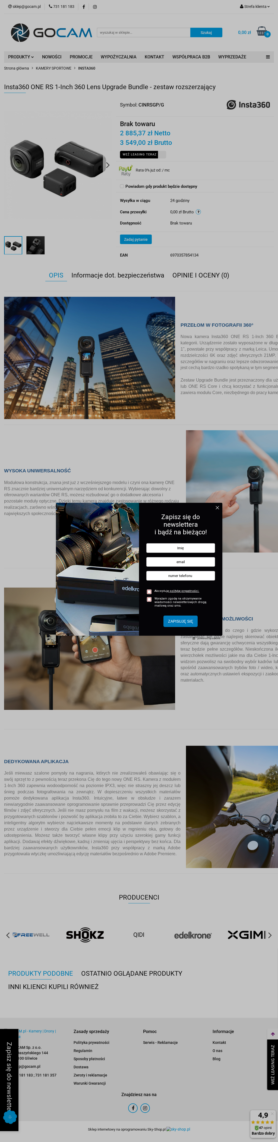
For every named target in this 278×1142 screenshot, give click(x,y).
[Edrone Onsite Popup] (139, 571)
